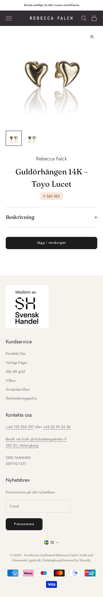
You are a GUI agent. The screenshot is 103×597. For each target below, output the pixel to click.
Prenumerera (24, 524)
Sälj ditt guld (15, 371)
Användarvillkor (18, 389)
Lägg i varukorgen (51, 242)
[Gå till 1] (14, 138)
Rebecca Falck (51, 158)
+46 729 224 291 (20, 426)
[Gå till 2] (32, 138)
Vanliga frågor (16, 362)
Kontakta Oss (15, 353)
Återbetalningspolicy (21, 398)
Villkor (11, 380)
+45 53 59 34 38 (56, 426)
